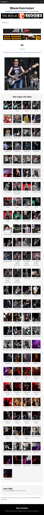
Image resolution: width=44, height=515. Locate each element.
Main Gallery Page (28, 52)
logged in (12, 490)
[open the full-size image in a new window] (22, 90)
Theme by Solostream (33, 511)
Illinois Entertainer (22, 8)
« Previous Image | (8, 52)
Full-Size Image (18, 52)
